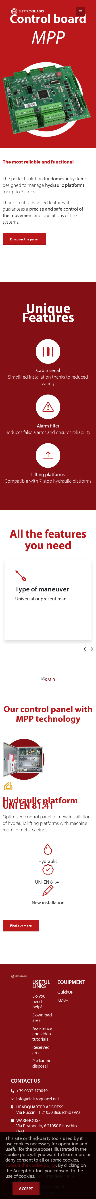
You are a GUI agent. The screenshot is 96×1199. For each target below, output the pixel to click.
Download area (42, 1017)
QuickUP (65, 992)
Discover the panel (24, 239)
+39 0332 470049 (32, 1090)
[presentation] (84, 649)
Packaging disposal (42, 1063)
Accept (26, 1188)
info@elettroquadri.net (37, 1098)
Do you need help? (39, 1001)
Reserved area (41, 1049)
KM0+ (62, 1000)
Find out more (21, 925)
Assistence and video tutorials (42, 1033)
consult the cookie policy (30, 1165)
